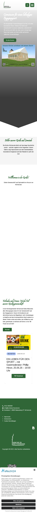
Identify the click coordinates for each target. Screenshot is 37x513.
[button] (32, 5)
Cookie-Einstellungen (10, 421)
